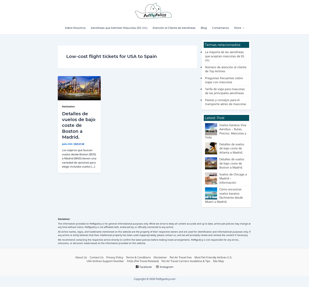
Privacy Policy (114, 257)
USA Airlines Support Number (105, 261)
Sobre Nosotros (75, 27)
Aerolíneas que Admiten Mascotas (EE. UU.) (119, 27)
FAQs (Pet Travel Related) (143, 261)
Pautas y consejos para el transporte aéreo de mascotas (225, 102)
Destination (68, 106)
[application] (242, 28)
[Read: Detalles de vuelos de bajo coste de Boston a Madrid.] (79, 88)
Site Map (218, 261)
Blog (204, 27)
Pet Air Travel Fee (181, 257)
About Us (81, 257)
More (237, 27)
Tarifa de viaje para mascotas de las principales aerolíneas (225, 91)
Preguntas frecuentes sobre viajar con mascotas (224, 80)
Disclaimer (160, 257)
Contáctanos (220, 27)
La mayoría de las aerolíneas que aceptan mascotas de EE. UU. (225, 56)
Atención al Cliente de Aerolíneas (174, 27)
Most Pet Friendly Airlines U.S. (213, 257)
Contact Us (96, 257)
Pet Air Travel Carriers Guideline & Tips (185, 261)
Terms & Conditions (138, 257)
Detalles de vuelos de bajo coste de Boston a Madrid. (78, 125)
